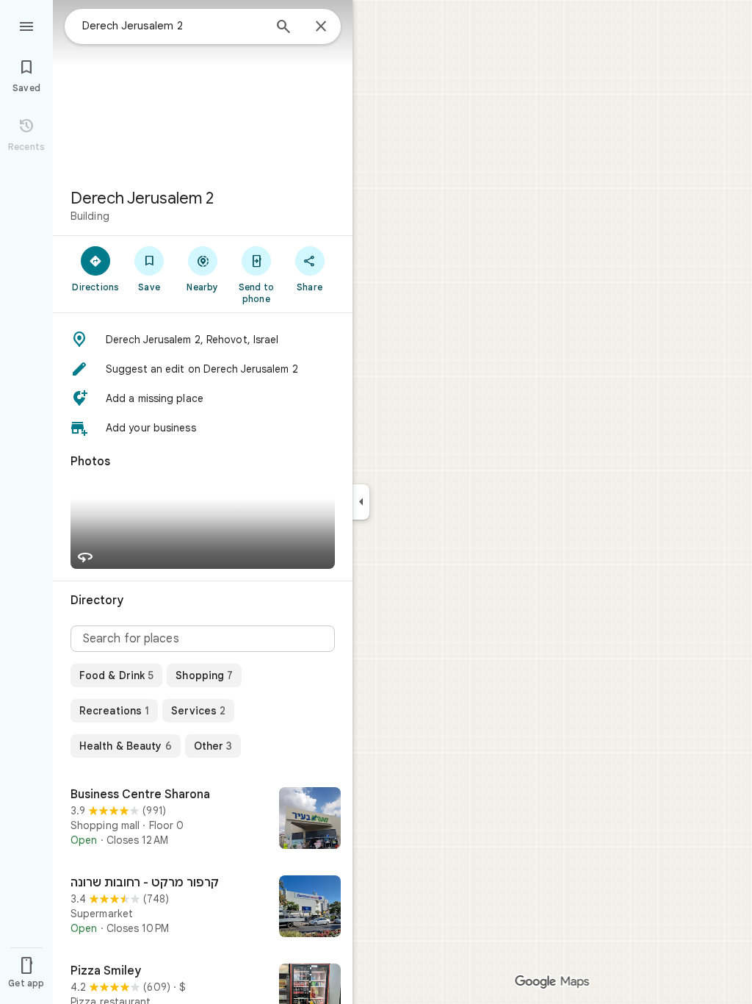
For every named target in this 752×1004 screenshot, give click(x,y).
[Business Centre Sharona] (202, 819)
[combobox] (172, 26)
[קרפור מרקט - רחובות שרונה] (202, 908)
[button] (202, 339)
